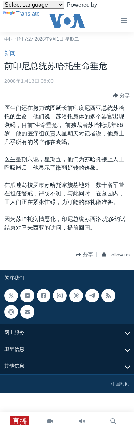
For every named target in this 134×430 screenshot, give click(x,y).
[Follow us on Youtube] (27, 295)
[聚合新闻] (108, 295)
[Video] (50, 421)
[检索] (113, 421)
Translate (28, 14)
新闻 (10, 53)
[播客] (11, 312)
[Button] (121, 95)
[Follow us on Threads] (76, 295)
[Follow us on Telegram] (92, 295)
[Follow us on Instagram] (59, 295)
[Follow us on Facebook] (43, 295)
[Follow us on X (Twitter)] (11, 295)
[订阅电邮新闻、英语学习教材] (27, 312)
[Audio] (82, 421)
